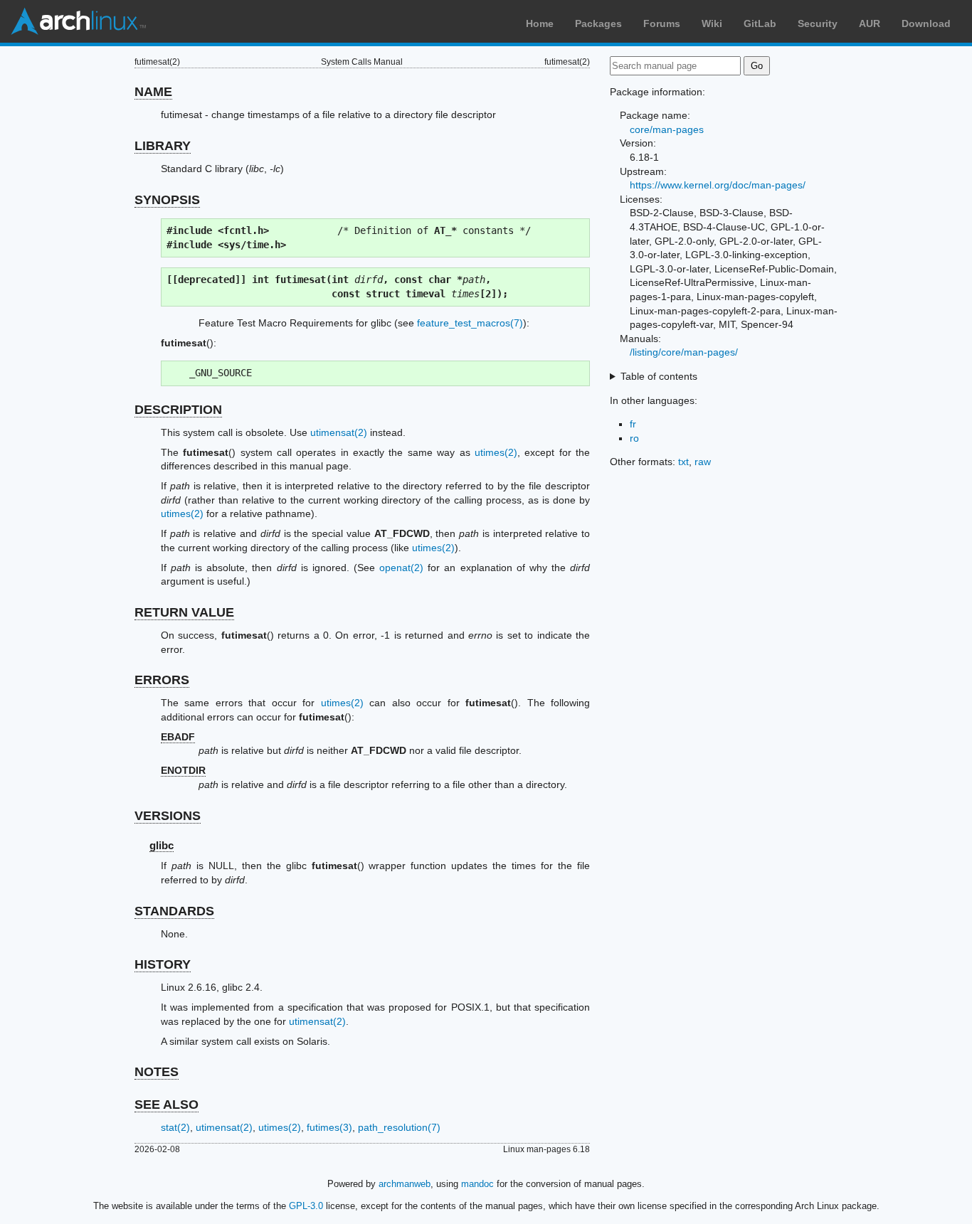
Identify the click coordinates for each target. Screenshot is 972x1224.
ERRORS (161, 680)
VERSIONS (167, 816)
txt (683, 461)
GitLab (760, 23)
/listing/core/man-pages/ (684, 352)
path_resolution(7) (399, 1127)
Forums (661, 23)
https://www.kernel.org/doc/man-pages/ (717, 185)
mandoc (477, 1183)
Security (818, 23)
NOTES (156, 1072)
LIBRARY (162, 146)
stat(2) (175, 1127)
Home (540, 23)
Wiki (712, 23)
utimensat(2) (338, 432)
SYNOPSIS (167, 200)
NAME (153, 92)
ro (634, 438)
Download (926, 23)
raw (702, 461)
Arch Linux (78, 21)
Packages (598, 23)
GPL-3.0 (306, 1206)
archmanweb (404, 1183)
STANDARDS (174, 911)
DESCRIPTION (178, 410)
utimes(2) (496, 452)
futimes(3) (329, 1127)
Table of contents (658, 376)
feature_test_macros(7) (470, 323)
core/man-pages (667, 129)
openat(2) (401, 567)
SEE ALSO (166, 1104)
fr (633, 424)
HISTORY (162, 964)
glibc (161, 845)
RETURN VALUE (184, 612)
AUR (869, 23)
